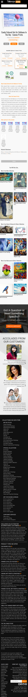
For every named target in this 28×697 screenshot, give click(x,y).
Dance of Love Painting (5, 252)
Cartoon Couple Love (18, 235)
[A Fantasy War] (6, 229)
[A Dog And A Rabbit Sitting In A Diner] (20, 197)
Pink (9, 153)
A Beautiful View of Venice (6, 181)
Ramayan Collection (8, 483)
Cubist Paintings (7, 424)
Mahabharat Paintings (8, 475)
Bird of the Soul (3, 297)
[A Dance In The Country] (6, 205)
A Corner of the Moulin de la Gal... (20, 189)
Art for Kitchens (7, 502)
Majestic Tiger (17, 256)
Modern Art (6, 434)
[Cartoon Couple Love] (20, 230)
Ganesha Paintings (7, 457)
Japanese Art (6, 465)
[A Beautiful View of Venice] (6, 176)
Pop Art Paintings (7, 438)
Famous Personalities (8, 487)
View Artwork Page (13, 40)
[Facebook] (21, 684)
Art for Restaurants (8, 507)
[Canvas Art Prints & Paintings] (20, 573)
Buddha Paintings (7, 453)
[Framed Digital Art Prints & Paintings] (25, 588)
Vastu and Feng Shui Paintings (10, 494)
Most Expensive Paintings (9, 478)
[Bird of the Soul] (6, 290)
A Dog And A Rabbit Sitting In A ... (20, 203)
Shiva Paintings (7, 454)
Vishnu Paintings (7, 456)
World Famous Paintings (9, 472)
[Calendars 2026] (11, 546)
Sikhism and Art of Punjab (9, 489)
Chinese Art (6, 470)
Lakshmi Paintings (7, 459)
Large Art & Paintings (8, 486)
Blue (2, 152)
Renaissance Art (7, 441)
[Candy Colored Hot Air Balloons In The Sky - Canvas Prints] (14, 20)
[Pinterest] (26, 684)
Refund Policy (4, 675)
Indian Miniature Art (8, 432)
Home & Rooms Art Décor (12, 152)
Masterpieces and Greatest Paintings (12, 476)
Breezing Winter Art (18, 294)
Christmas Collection (8, 481)
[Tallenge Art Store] (14, 2)
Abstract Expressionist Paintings (11, 445)
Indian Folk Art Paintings (9, 480)
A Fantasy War (3, 234)
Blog (2, 690)
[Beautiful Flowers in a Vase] (6, 269)
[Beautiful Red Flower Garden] (20, 270)
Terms (2, 677)
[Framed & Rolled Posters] (17, 561)
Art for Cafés (6, 510)
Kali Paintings (6, 492)
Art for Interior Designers (9, 519)
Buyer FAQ (3, 672)
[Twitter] (19, 684)
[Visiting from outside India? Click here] (20, 525)
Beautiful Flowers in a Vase (6, 278)
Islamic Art (6, 429)
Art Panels (5, 450)
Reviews (3, 674)
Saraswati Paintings (8, 461)
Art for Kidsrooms (7, 503)
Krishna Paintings (7, 451)
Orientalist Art (6, 437)
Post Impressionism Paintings (10, 440)
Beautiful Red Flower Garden (18, 280)
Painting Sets (6, 484)
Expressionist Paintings (9, 426)
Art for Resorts (7, 508)
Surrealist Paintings (8, 443)
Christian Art (6, 469)
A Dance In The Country (5, 220)
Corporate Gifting (7, 518)
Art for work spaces (8, 511)
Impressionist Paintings (9, 427)
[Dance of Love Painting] (6, 244)
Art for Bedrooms (7, 500)
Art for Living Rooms (8, 499)
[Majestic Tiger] (20, 246)
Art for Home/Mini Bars (9, 505)
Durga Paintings (7, 491)
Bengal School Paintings (9, 467)
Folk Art (5, 435)
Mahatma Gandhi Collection (10, 462)
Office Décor (6, 516)
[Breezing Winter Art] (20, 288)
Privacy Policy (4, 682)
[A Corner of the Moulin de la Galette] (20, 180)
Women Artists (7, 473)
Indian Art (5, 430)
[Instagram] (24, 684)
